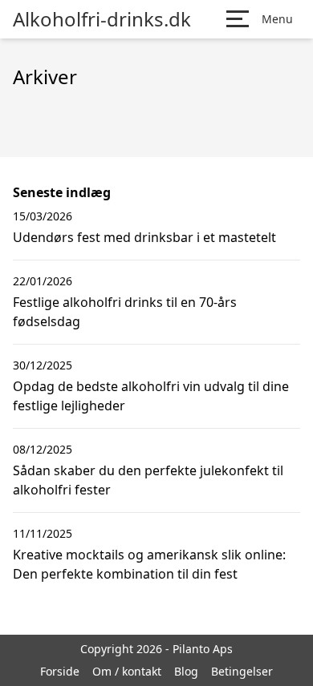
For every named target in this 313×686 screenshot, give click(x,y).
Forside (59, 671)
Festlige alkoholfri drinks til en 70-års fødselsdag (125, 311)
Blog (186, 671)
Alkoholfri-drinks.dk (102, 19)
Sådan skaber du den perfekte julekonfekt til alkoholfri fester (148, 480)
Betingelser (242, 671)
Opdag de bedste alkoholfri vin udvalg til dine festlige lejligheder (151, 395)
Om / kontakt (126, 671)
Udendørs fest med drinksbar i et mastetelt (144, 237)
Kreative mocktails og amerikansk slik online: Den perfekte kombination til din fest (149, 564)
